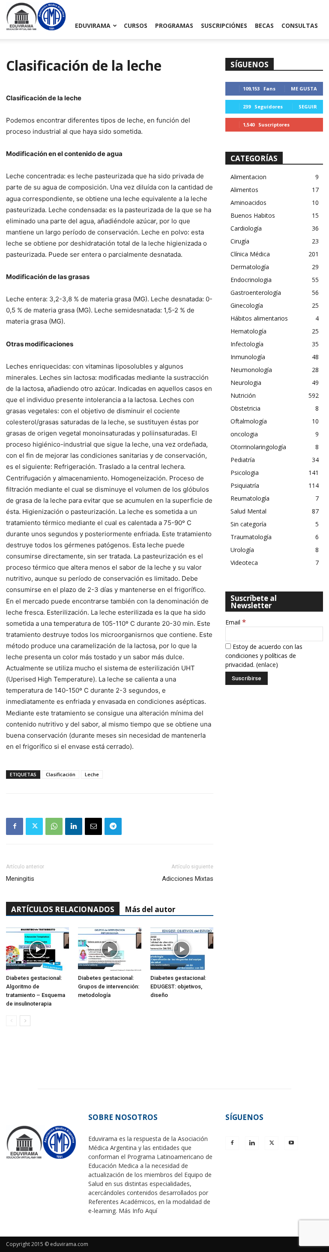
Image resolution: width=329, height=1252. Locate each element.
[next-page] (25, 1020)
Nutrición (243, 395)
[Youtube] (291, 1143)
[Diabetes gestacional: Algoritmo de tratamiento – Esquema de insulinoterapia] (37, 949)
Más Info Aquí (138, 1211)
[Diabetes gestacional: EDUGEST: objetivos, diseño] (181, 949)
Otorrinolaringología (258, 447)
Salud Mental (248, 511)
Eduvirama (93, 25)
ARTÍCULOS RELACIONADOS (62, 909)
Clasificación (60, 774)
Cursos (135, 25)
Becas (264, 25)
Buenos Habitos (252, 215)
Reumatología (249, 498)
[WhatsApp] (54, 826)
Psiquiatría (244, 485)
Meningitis (20, 879)
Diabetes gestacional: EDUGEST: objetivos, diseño (178, 986)
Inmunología (247, 357)
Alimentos (244, 190)
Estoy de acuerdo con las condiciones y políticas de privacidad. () (263, 656)
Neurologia (245, 382)
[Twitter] (34, 826)
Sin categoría (248, 524)
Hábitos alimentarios (259, 318)
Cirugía (239, 241)
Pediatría (242, 460)
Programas (174, 25)
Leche (92, 774)
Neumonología (251, 370)
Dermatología (249, 267)
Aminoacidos (248, 202)
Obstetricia (245, 408)
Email (235, 622)
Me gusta (304, 88)
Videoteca (244, 562)
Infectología (246, 344)
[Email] (93, 826)
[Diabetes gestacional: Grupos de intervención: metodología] (109, 949)
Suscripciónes (224, 25)
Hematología (248, 331)
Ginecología (246, 305)
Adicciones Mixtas (187, 879)
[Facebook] (14, 826)
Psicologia (244, 472)
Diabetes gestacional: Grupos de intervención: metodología (108, 986)
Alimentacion (248, 177)
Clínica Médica (250, 254)
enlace (267, 665)
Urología (242, 550)
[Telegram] (113, 826)
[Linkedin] (73, 826)
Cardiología (246, 228)
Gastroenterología (255, 292)
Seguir (308, 106)
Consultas (299, 25)
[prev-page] (11, 1020)
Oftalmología (248, 421)
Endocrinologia (251, 280)
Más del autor (150, 909)
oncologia (244, 434)
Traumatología (251, 537)
